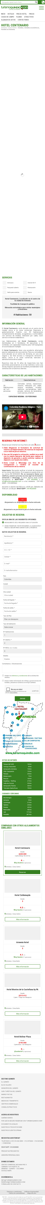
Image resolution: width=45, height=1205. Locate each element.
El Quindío (5, 1082)
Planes (19, 17)
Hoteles (11, 14)
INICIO (3, 14)
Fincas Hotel (21, 14)
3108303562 (7, 1143)
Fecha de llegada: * (9, 600)
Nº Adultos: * (7, 640)
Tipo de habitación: (9, 624)
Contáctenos (23, 20)
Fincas (31, 14)
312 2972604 (28, 1141)
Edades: (5, 656)
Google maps (6, 1170)
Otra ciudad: (7, 592)
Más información (22, 919)
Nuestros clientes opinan (11, 1130)
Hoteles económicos (31, 28)
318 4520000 (32, 479)
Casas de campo (7, 17)
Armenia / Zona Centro (9, 28)
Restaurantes (6, 1097)
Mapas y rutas (6, 1094)
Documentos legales (9, 1124)
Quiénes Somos (6, 1118)
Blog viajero (6, 1085)
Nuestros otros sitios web (11, 1127)
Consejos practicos (9, 1107)
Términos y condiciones (14, 1191)
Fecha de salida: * (9, 608)
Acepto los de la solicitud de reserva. (22, 676)
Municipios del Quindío (9, 1088)
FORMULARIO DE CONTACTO (11, 1184)
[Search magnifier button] (36, 2)
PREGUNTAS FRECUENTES (10, 1151)
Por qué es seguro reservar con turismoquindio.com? (21, 1121)
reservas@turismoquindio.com (13, 1182)
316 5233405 (38, 1141)
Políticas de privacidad (31, 1191)
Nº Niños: (10, 648)
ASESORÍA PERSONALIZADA (10, 1155)
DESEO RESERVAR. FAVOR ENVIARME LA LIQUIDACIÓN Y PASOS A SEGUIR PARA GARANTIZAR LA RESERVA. (23, 526)
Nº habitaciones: (8, 632)
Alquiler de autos (8, 20)
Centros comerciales (9, 1104)
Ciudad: (5, 584)
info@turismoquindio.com (11, 481)
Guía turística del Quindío (11, 1091)
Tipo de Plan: (7, 616)
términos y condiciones (19, 676)
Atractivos (29, 17)
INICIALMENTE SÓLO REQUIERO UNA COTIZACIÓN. (21, 522)
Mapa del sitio (31, 1193)
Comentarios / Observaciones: (12, 664)
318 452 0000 (18, 1141)
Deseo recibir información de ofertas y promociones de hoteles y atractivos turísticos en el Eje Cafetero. (23, 681)
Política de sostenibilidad (17, 1193)
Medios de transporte (9, 1101)
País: (4, 576)
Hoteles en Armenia (8, 29)
